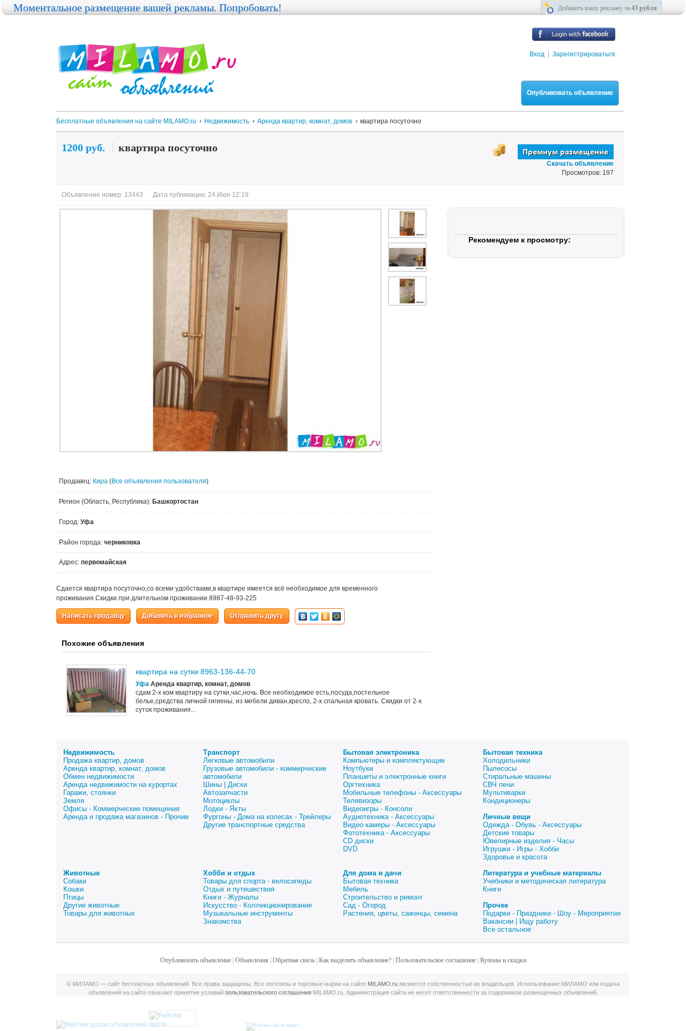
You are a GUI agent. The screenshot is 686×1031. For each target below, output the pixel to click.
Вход (537, 54)
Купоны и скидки (503, 960)
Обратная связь (294, 960)
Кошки (73, 889)
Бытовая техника (512, 752)
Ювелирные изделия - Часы (528, 841)
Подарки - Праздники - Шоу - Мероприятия (552, 913)
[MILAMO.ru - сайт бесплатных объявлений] (146, 88)
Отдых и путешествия (238, 889)
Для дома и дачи (372, 873)
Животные (81, 873)
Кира (101, 481)
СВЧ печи (498, 784)
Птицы (73, 897)
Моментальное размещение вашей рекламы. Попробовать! (147, 7)
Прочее (495, 905)
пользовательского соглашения (268, 992)
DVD (350, 849)
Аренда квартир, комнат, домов (114, 768)
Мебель (355, 889)
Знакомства (222, 921)
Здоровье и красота (515, 857)
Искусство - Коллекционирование (257, 905)
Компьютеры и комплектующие (394, 760)
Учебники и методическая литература (544, 881)
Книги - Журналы (230, 897)
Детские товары (508, 833)
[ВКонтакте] (303, 616)
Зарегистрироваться (584, 54)
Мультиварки (504, 793)
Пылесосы (500, 768)
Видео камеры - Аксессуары (389, 825)
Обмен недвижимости (98, 776)
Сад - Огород (364, 905)
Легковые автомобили (238, 760)
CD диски (358, 841)
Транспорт (221, 752)
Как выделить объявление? (355, 960)
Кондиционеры (506, 801)
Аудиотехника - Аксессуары (388, 817)
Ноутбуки (358, 768)
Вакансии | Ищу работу (520, 921)
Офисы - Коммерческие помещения (121, 809)
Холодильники (506, 760)
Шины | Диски (225, 784)
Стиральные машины (517, 776)
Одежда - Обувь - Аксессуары (532, 825)
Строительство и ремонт (383, 897)
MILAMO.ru (383, 984)
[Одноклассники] (325, 616)
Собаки (74, 881)
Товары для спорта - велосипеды (257, 881)
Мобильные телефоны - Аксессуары (402, 793)
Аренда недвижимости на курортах (120, 784)
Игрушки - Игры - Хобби (521, 849)
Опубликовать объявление (570, 93)
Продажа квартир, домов (103, 760)
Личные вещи (507, 817)
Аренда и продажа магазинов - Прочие (126, 817)
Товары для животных (99, 913)
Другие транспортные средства (254, 825)
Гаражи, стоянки (89, 793)
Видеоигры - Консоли (377, 809)
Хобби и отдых (229, 873)
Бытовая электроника (381, 752)
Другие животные (91, 905)
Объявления (252, 960)
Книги (492, 889)
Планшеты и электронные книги (394, 776)
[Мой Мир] (336, 616)
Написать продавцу (93, 616)
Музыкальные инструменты (248, 913)
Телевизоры (362, 801)
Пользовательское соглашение (436, 960)
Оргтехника (361, 784)
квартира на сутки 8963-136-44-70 (196, 671)
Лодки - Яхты (224, 809)
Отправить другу (257, 616)
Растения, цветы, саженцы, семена (400, 913)
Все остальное (507, 929)
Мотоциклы (221, 801)
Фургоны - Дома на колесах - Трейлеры (267, 817)
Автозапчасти (225, 793)
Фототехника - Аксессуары (386, 833)
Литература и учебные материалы (542, 873)
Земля (73, 801)
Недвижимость (89, 752)
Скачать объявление (580, 163)
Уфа (142, 684)
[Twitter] (314, 616)
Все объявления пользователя (158, 481)
